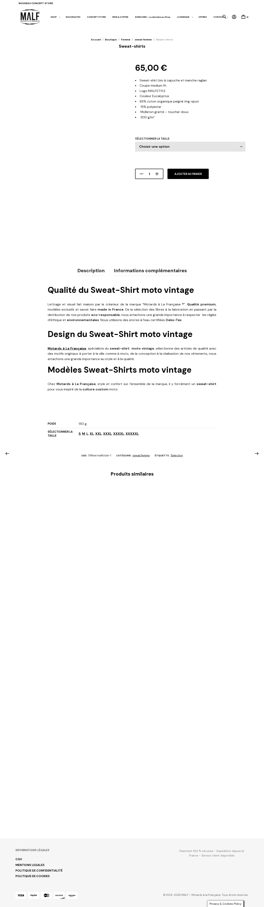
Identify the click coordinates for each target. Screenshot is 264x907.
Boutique (111, 39)
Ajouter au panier (188, 174)
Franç (74, 348)
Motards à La (58, 348)
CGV (18, 859)
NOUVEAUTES (73, 17)
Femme (125, 39)
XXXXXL (132, 433)
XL (92, 433)
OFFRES (202, 17)
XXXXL (118, 433)
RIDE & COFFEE (120, 17)
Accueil (96, 39)
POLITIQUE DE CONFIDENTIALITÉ (38, 870)
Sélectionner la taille (152, 138)
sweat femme (143, 39)
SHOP (54, 17)
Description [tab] (91, 270)
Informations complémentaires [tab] (150, 270)
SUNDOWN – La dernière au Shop (152, 17)
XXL (98, 433)
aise (83, 348)
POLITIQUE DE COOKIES (32, 876)
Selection (177, 455)
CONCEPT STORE (96, 17)
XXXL (107, 433)
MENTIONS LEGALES (30, 865)
